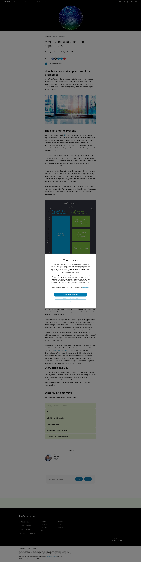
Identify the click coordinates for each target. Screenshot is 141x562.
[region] (70, 281)
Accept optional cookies (70, 294)
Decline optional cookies (70, 298)
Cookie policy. (85, 287)
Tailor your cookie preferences (70, 302)
